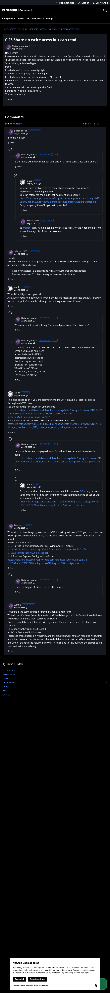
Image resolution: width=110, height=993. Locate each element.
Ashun (17, 605)
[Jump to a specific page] (102, 123)
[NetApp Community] (18, 10)
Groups (6, 686)
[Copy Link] (25, 49)
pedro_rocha (20, 130)
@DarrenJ (85, 491)
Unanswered (55, 682)
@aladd (27, 227)
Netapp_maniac (20, 46)
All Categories (9, 670)
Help (5, 690)
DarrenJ (18, 525)
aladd (29, 181)
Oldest (16, 123)
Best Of (6, 694)
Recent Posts (9, 674)
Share (8, 99)
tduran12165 (20, 251)
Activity (6, 678)
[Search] (105, 10)
